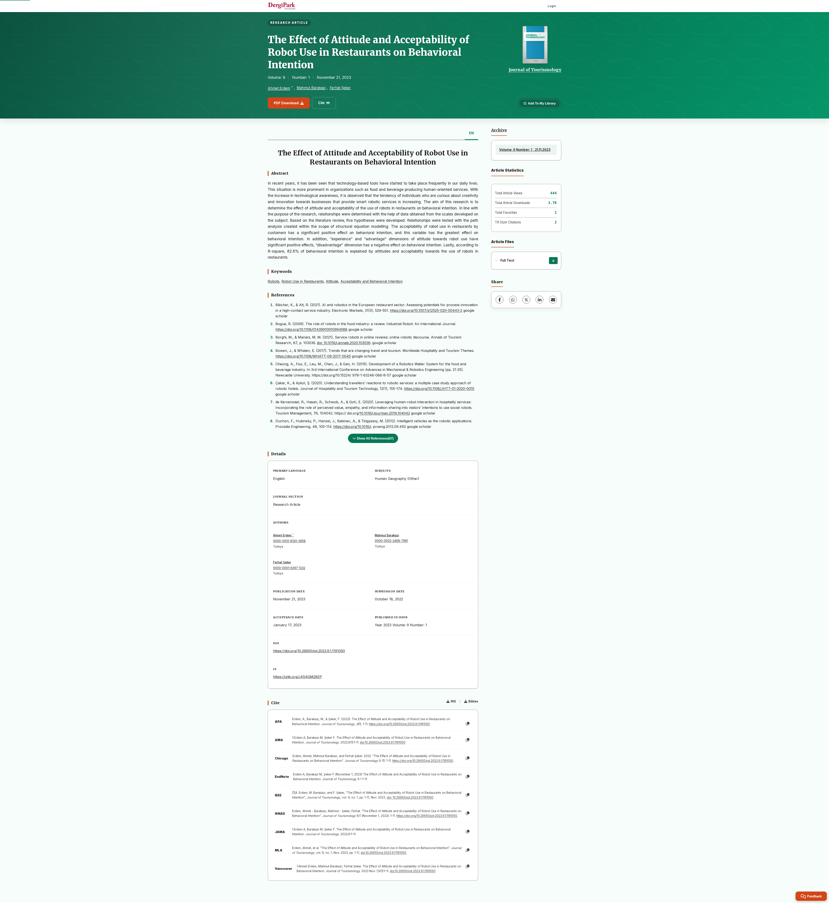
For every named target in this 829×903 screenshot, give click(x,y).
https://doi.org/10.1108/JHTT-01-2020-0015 (439, 388)
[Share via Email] (553, 300)
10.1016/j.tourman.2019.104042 (385, 413)
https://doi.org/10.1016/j (352, 426)
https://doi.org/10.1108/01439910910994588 (311, 329)
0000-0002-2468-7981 (391, 540)
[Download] (553, 260)
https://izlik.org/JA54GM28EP (297, 677)
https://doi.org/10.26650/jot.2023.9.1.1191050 (309, 651)
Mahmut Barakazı (311, 87)
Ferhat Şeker (340, 87)
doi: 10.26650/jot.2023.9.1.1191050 (410, 797)
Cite (321, 103)
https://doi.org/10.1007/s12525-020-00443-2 (426, 310)
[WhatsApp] (513, 300)
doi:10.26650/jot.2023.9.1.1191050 (382, 742)
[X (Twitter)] (526, 300)
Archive (499, 130)
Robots (273, 281)
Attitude (332, 281)
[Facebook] (499, 300)
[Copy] (467, 724)
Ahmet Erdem (279, 88)
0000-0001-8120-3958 (289, 541)
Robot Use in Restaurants (303, 281)
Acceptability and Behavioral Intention (371, 281)
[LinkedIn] (539, 300)
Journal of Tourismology (535, 69)
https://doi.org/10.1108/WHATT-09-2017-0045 (313, 356)
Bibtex (473, 701)
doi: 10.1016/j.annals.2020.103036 (343, 343)
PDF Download (286, 103)
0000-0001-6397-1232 (289, 568)
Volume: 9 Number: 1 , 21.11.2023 (525, 150)
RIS (453, 701)
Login (552, 6)
